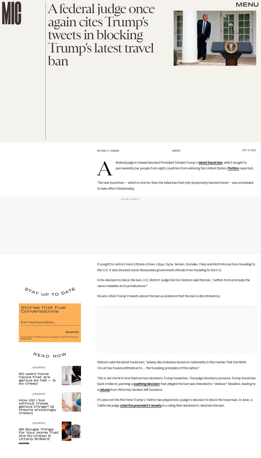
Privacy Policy (26, 339)
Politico (233, 168)
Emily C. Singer (110, 150)
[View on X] (177, 329)
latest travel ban (210, 162)
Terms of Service (68, 337)
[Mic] (11, 13)
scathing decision (147, 384)
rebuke (105, 390)
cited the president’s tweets (141, 405)
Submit (72, 332)
